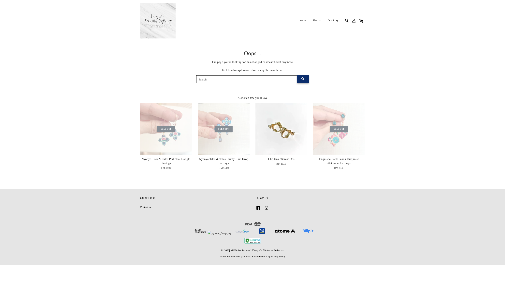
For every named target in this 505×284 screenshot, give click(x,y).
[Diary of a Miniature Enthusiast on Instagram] (266, 209)
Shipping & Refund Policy (255, 256)
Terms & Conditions (230, 256)
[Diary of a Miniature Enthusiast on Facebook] (258, 209)
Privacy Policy (277, 256)
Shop (316, 20)
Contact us (145, 207)
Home (303, 20)
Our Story (333, 20)
